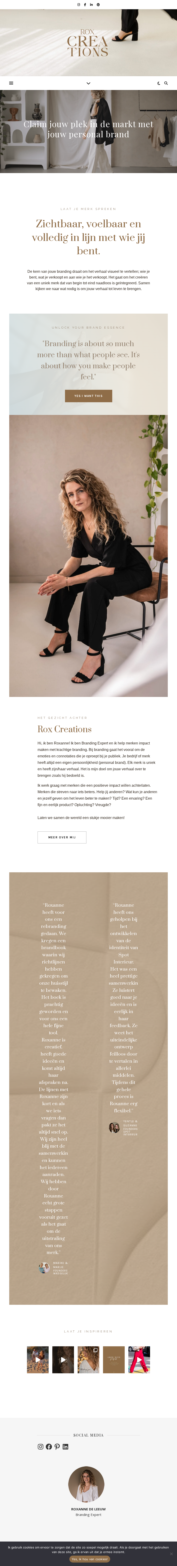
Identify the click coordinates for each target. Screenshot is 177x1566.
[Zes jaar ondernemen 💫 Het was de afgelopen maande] (63, 1360)
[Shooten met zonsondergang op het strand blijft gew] (38, 1360)
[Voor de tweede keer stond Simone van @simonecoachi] (139, 1360)
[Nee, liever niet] (171, 1553)
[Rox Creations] (88, 42)
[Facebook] (49, 1446)
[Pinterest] (57, 1446)
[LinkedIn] (65, 1446)
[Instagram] (40, 1446)
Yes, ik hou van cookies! (90, 1559)
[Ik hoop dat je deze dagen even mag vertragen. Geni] (88, 1360)
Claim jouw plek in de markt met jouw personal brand (88, 128)
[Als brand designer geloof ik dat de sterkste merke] (114, 1360)
